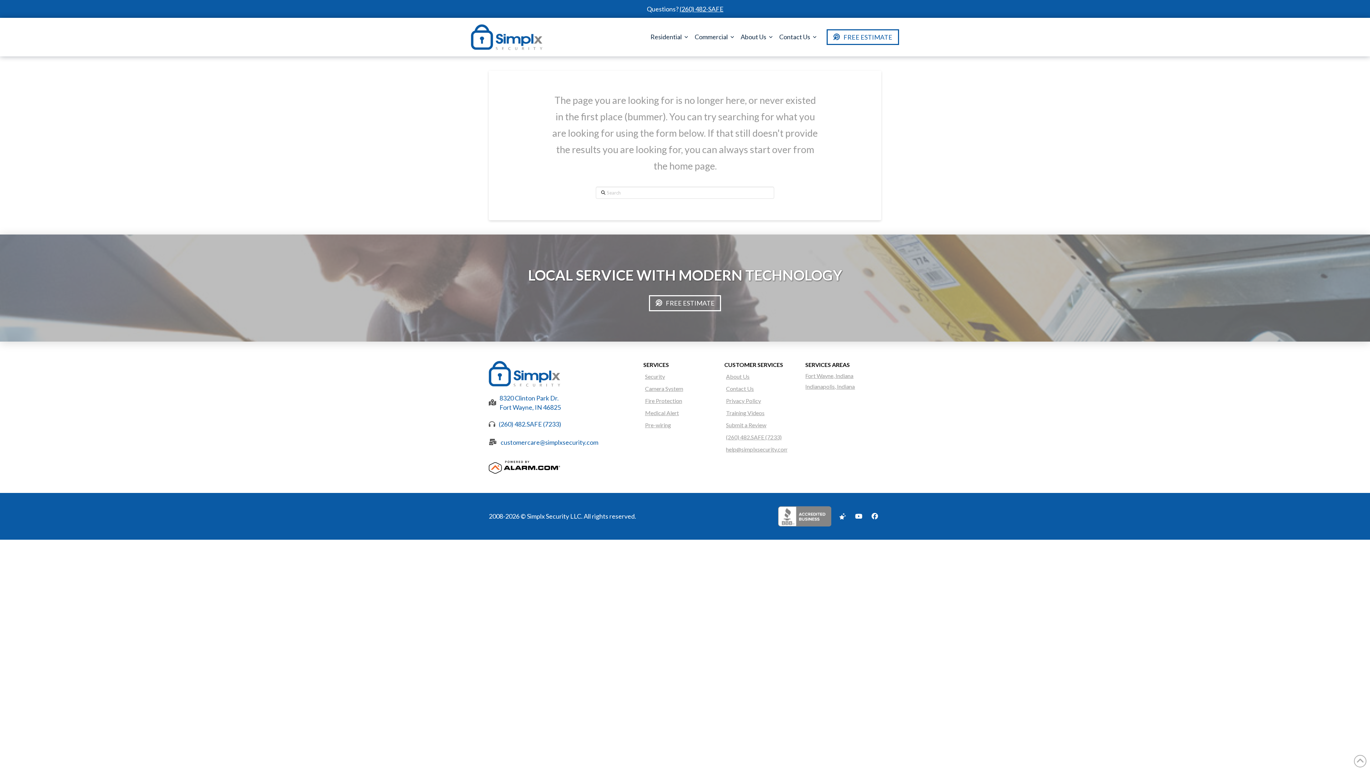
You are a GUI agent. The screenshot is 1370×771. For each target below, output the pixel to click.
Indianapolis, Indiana (830, 386)
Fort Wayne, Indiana (829, 375)
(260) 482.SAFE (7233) (530, 424)
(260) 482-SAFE (702, 9)
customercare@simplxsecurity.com (549, 442)
